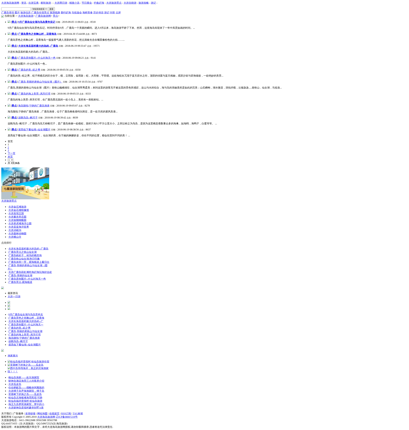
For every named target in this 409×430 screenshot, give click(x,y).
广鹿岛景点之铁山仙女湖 (22, 252)
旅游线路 (55, 12)
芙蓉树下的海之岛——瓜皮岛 (25, 394)
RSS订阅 (66, 413)
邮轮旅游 (46, 2)
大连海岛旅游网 (10, 2)
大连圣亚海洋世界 (18, 226)
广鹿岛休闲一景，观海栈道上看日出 (28, 262)
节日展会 (87, 2)
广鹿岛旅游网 (43, 16)
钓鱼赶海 (99, 2)
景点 (46, 12)
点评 (118, 12)
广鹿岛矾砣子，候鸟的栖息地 (25, 255)
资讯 (23, 2)
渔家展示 (13, 355)
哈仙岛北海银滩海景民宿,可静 (25, 397)
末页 (10, 156)
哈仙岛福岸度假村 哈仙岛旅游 (25, 401)
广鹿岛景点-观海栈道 (20, 282)
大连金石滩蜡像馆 (18, 210)
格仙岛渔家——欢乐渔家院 (23, 377)
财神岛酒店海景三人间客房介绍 (26, 380)
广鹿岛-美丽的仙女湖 (20, 275)
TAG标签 (78, 413)
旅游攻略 (144, 2)
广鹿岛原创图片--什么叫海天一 (25, 324)
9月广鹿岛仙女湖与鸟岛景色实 (25, 314)
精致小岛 (74, 2)
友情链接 (30, 413)
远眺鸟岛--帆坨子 (28, 117)
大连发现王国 (16, 213)
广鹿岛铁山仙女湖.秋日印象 (24, 258)
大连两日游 (60, 2)
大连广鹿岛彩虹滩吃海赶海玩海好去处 (30, 272)
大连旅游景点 (114, 2)
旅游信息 (25, 12)
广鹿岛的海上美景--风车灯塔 (34, 93)
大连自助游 (130, 2)
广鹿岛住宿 (37, 12)
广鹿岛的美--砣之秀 (29, 69)
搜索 (51, 9)
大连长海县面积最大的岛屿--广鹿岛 (28, 248)
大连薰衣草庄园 (17, 216)
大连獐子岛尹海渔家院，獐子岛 (26, 391)
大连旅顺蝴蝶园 (17, 220)
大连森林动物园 (17, 233)
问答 (112, 12)
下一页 (11, 153)
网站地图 (42, 413)
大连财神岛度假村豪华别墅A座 (26, 407)
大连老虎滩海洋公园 (19, 223)
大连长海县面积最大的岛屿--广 (25, 321)
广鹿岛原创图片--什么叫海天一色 (37, 57)
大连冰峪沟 (14, 230)
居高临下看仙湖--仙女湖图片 (34, 129)
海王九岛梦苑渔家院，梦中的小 (26, 404)
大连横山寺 (14, 236)
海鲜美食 (87, 12)
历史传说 (98, 12)
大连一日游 (14, 296)
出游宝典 (33, 2)
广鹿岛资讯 (7, 12)
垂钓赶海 (66, 12)
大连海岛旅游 (25, 16)
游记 (153, 2)
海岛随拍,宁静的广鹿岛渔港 (34, 105)
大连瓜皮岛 (14, 384)
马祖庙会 (77, 12)
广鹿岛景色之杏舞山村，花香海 (26, 317)
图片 (17, 12)
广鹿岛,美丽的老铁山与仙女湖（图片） (40, 81)
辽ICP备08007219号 (67, 416)
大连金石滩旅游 (17, 206)
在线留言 (54, 413)
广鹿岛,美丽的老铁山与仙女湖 (25, 331)
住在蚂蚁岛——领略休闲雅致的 (26, 387)
